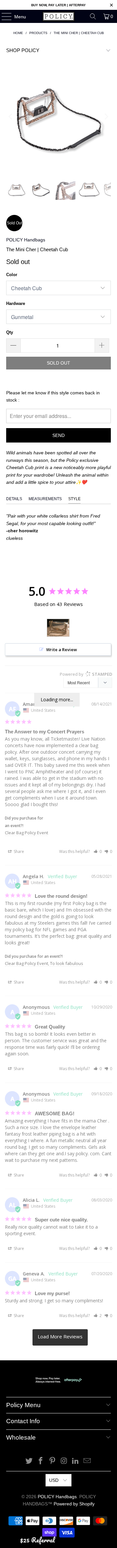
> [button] (60, 1337)
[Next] (106, 116)
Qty (9, 332)
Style (74, 499)
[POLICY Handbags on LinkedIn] (76, 1461)
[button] (97, 851)
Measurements (45, 499)
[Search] (93, 16)
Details (14, 499)
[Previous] (11, 116)
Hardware (15, 303)
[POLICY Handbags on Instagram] (64, 1461)
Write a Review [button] (61, 649)
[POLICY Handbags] (58, 16)
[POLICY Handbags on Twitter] (29, 1461)
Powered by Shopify (74, 1503)
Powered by (86, 674)
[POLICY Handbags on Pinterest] (52, 1461)
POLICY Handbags (25, 239)
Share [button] (18, 851)
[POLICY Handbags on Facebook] (41, 1461)
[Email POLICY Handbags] (87, 1461)
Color (11, 274)
